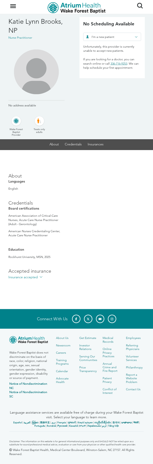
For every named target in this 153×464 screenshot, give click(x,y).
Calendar (62, 371)
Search (138, 2)
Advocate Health (62, 380)
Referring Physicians (132, 347)
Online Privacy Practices (108, 352)
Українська (94, 425)
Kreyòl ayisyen (85, 422)
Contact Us (133, 389)
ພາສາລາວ (126, 422)
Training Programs (62, 361)
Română (51, 425)
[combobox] (112, 37)
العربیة (27, 422)
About (54, 144)
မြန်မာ (35, 422)
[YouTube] (100, 319)
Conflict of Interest (110, 391)
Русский (62, 425)
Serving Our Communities (88, 358)
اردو (104, 425)
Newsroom (63, 345)
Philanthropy (134, 367)
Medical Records (108, 339)
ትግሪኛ (82, 425)
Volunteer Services (132, 358)
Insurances (96, 144)
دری (53, 422)
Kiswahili (73, 425)
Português (39, 425)
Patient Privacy (107, 380)
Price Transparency (88, 369)
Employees (133, 338)
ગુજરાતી (72, 422)
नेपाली (136, 422)
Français (61, 422)
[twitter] (88, 319)
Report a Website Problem (131, 378)
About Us (62, 338)
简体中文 (45, 422)
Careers (61, 352)
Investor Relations (85, 347)
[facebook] (76, 319)
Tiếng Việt (113, 425)
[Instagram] (112, 319)
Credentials (73, 144)
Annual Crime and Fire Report (110, 367)
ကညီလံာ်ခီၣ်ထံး (102, 422)
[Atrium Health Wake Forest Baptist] (29, 340)
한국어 (116, 422)
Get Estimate (87, 338)
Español (17, 422)
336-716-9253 (118, 63)
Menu (13, 4)
